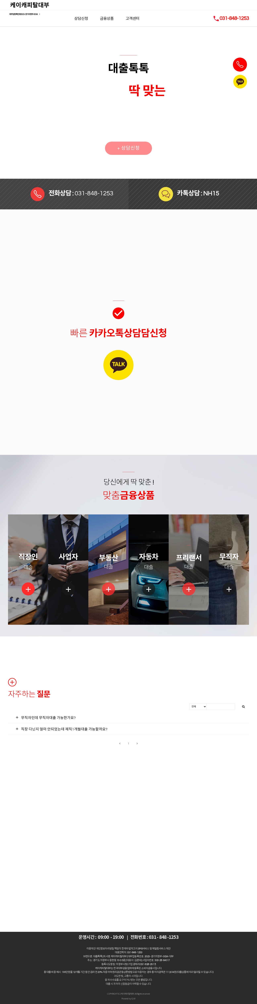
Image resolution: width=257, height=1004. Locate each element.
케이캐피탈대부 (29, 5)
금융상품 (107, 18)
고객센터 (132, 18)
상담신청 (81, 18)
